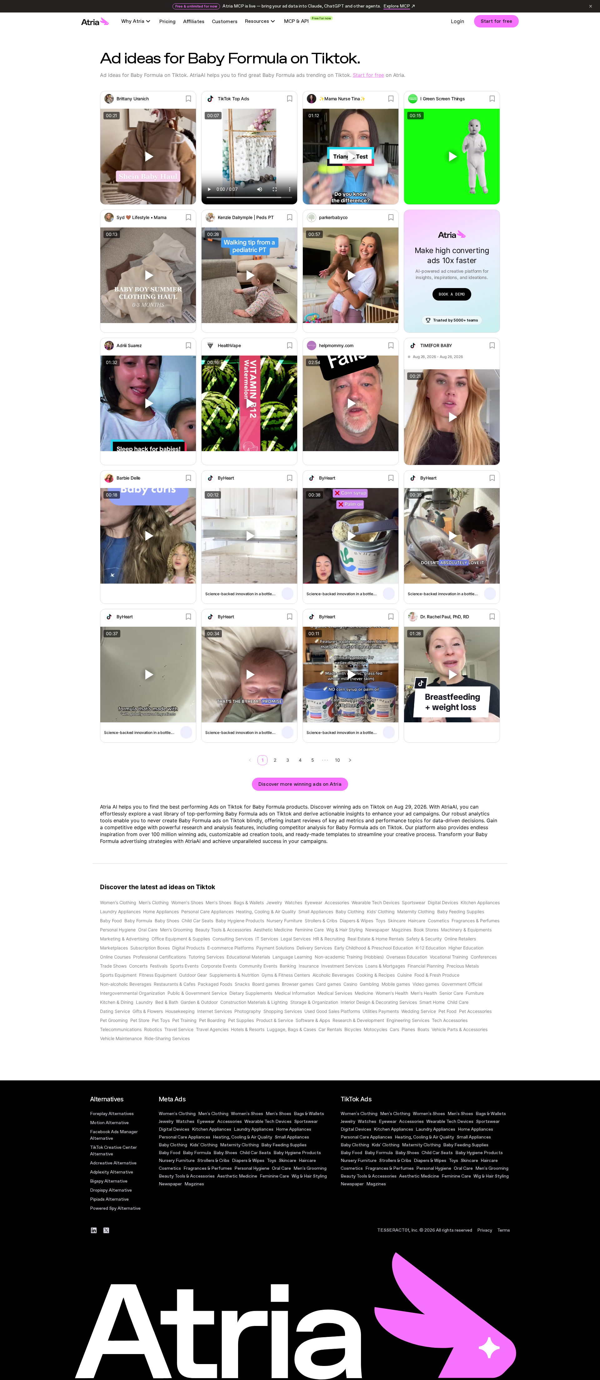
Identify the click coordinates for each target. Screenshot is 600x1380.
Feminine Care (274, 1176)
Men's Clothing (213, 1113)
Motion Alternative (109, 1122)
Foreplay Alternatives (112, 1113)
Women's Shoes (247, 1113)
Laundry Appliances (253, 1129)
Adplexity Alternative (111, 1172)
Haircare (307, 1160)
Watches (185, 1121)
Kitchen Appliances (211, 1129)
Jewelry (166, 1121)
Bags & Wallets (309, 1113)
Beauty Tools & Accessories (187, 1176)
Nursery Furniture (177, 1160)
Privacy (484, 1230)
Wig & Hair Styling (309, 1176)
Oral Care (281, 1168)
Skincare (287, 1160)
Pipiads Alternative (109, 1199)
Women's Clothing (177, 1113)
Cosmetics (170, 1168)
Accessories (229, 1121)
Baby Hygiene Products (297, 1152)
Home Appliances (293, 1129)
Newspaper (170, 1184)
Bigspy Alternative (109, 1181)
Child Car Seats (255, 1152)
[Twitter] (106, 1230)
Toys (271, 1160)
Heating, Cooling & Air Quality (242, 1137)
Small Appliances (292, 1137)
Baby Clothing (173, 1145)
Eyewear (206, 1121)
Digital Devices (174, 1129)
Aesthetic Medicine (237, 1176)
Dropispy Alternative (111, 1190)
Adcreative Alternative (113, 1163)
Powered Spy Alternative (115, 1208)
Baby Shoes (225, 1152)
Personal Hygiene (251, 1168)
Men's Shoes (278, 1113)
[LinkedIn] (94, 1230)
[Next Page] (350, 760)
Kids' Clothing (204, 1145)
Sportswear (306, 1121)
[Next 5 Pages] (325, 760)
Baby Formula (197, 1152)
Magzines (194, 1184)
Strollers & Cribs (213, 1160)
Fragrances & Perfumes (207, 1168)
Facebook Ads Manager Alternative (114, 1135)
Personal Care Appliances (184, 1137)
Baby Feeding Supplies (284, 1145)
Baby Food (169, 1152)
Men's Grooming (310, 1168)
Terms (503, 1230)
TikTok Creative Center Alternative (113, 1151)
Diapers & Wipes (248, 1160)
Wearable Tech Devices (268, 1121)
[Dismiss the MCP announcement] (590, 6)
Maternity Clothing (239, 1145)
